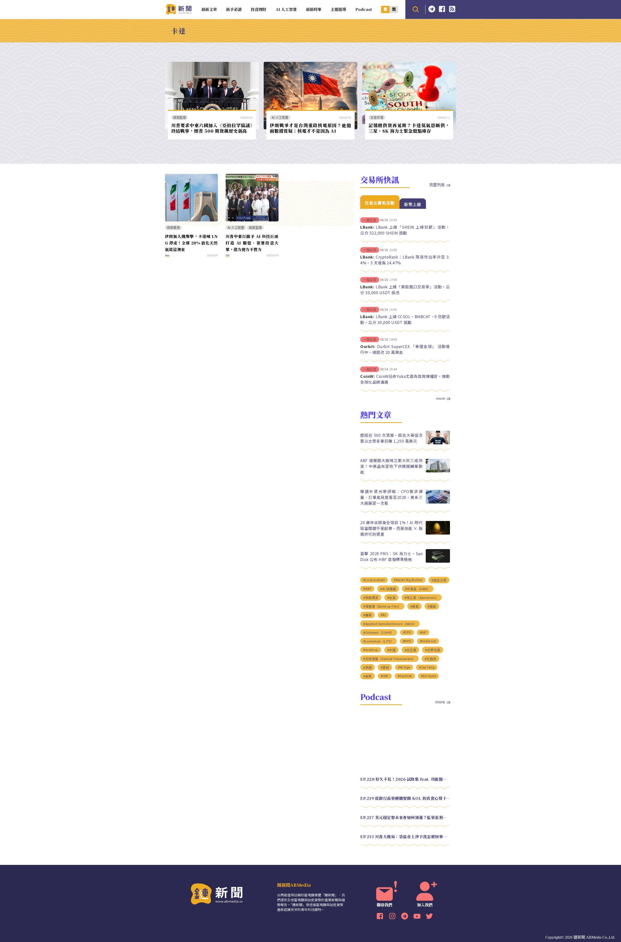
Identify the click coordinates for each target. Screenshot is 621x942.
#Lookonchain (374, 580)
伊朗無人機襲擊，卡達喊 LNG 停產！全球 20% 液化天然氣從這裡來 (191, 243)
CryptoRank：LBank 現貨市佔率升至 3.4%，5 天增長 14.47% (405, 260)
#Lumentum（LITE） (378, 641)
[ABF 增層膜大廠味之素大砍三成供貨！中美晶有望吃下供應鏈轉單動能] (438, 471)
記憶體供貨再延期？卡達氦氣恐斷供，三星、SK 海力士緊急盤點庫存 (409, 128)
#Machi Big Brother (408, 580)
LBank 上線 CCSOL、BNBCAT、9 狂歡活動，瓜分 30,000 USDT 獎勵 (405, 319)
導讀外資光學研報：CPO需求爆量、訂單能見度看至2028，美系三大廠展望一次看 (391, 497)
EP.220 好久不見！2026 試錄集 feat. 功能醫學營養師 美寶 (405, 779)
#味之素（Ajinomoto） (421, 598)
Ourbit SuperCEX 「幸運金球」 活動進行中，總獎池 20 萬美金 (405, 349)
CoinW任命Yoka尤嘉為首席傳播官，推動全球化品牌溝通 (405, 379)
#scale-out (428, 641)
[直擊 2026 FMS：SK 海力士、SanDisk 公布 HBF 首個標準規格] (438, 561)
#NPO (407, 641)
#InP (423, 632)
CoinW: (367, 376)
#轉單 (367, 615)
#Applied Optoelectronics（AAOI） (390, 624)
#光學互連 (432, 650)
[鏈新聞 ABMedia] (178, 12)
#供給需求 (370, 598)
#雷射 (385, 667)
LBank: (367, 227)
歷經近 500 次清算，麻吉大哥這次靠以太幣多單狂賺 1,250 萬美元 (391, 438)
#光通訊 (430, 659)
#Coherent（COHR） (378, 632)
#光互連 (410, 650)
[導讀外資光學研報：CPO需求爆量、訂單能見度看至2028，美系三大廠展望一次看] (438, 502)
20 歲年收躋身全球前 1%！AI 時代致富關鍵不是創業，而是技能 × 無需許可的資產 (391, 528)
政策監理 (179, 117)
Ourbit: (368, 346)
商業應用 (173, 227)
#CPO (407, 632)
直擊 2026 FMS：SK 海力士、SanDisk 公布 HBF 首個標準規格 (391, 556)
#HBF (385, 676)
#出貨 (391, 598)
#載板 (431, 606)
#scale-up (370, 650)
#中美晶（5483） (418, 589)
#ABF (367, 589)
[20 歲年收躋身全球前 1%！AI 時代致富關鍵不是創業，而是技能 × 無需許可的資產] (438, 533)
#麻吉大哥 (439, 580)
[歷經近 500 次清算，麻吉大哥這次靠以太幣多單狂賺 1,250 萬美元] (438, 443)
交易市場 (376, 117)
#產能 (414, 606)
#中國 (391, 650)
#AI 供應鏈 (388, 589)
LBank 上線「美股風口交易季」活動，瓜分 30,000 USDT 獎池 (405, 289)
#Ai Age (404, 667)
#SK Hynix (428, 676)
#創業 (367, 676)
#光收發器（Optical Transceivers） (389, 659)
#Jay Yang (427, 667)
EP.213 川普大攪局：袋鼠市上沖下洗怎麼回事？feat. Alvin (405, 836)
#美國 (367, 667)
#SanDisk (405, 676)
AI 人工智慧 (280, 117)
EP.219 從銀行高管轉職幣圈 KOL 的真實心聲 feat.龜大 (405, 798)
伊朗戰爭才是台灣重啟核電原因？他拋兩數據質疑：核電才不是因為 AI (310, 128)
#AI (383, 615)
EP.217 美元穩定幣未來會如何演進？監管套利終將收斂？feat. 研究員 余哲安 (405, 817)
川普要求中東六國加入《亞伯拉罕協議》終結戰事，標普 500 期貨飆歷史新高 (212, 128)
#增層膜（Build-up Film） (382, 606)
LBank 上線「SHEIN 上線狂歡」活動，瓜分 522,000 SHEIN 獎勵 (405, 230)
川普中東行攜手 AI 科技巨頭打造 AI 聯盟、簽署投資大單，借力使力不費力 (252, 243)
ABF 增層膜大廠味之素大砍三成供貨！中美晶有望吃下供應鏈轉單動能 (391, 466)
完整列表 (437, 184)
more (440, 398)
